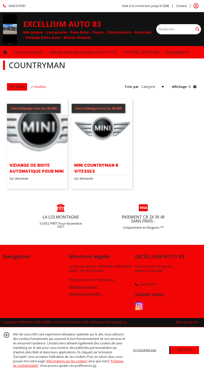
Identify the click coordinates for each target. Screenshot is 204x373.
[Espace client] (196, 5)
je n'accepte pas (144, 350)
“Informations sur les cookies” (67, 361)
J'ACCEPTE (185, 350)
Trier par (132, 87)
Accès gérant (188, 322)
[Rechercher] (197, 29)
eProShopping (116, 322)
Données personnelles (85, 294)
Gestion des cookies (83, 287)
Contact (181, 6)
